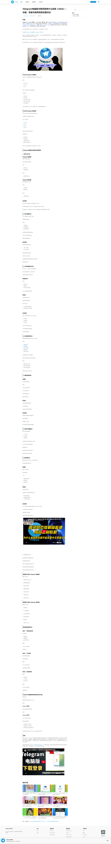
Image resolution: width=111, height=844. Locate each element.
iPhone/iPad (52, 832)
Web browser (68, 834)
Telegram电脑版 (76, 14)
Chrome (25, 122)
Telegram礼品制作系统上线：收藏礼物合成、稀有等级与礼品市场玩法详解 (60, 817)
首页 (21, 2)
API (83, 830)
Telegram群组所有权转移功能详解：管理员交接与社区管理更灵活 (45, 817)
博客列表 (34, 2)
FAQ (37, 830)
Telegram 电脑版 (30, 32)
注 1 (47, 23)
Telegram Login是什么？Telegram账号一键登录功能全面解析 (45, 794)
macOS (67, 832)
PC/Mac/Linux (69, 830)
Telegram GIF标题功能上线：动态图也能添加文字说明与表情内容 (30, 805)
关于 (38, 828)
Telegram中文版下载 (9, 831)
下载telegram (40, 744)
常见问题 (27, 2)
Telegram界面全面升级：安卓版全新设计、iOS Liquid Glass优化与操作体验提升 (30, 817)
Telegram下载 (68, 836)
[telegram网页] (45, 70)
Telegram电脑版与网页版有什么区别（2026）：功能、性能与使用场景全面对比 (44, 821)
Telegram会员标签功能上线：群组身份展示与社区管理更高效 (60, 805)
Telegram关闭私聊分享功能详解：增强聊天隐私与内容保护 (45, 805)
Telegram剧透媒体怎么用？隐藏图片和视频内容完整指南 (30, 794)
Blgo (38, 832)
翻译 (84, 832)
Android (51, 830)
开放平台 (85, 828)
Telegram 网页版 (39, 32)
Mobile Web (52, 834)
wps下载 (84, 834)
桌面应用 (68, 828)
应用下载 (40, 2)
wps (84, 836)
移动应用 (52, 828)
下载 (107, 840)
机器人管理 (26, 348)
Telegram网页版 (76, 16)
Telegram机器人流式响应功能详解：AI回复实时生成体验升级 (60, 794)
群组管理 (25, 344)
